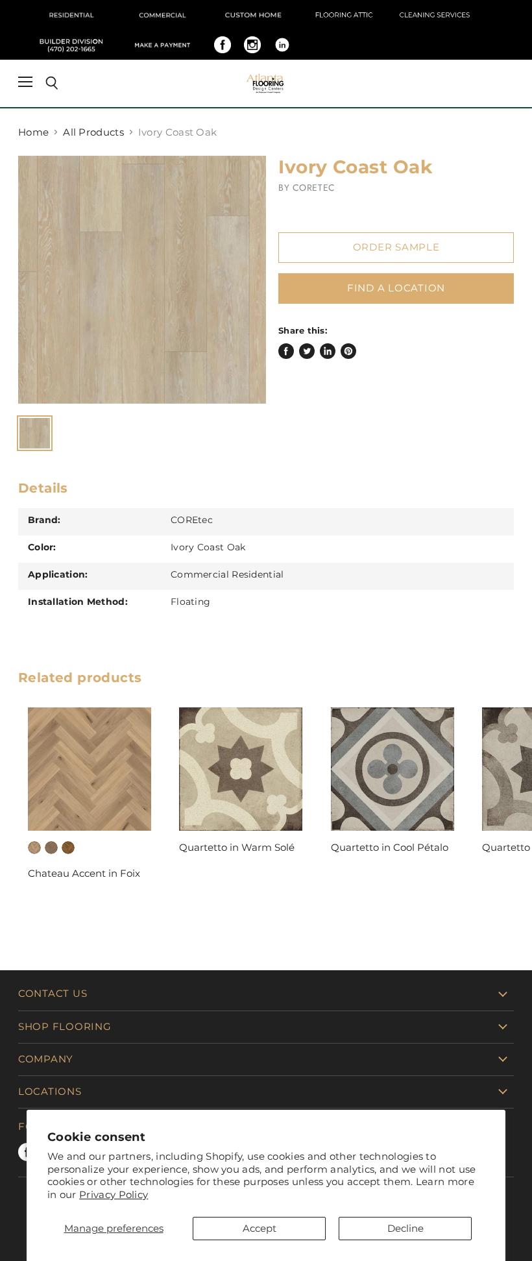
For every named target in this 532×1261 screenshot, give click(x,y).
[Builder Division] (71, 45)
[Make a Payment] (162, 45)
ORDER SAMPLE (396, 247)
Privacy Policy (113, 1194)
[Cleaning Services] (434, 15)
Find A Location (396, 288)
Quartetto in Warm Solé (237, 847)
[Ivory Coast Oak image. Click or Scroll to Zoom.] (142, 280)
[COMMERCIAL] (162, 15)
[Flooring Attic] (343, 15)
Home (33, 132)
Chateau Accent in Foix (84, 873)
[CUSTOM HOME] (253, 15)
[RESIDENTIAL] (71, 15)
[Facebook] (222, 45)
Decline (405, 1228)
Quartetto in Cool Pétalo (389, 847)
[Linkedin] (282, 45)
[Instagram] (252, 45)
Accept (259, 1228)
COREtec (314, 187)
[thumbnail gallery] (34, 433)
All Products (93, 132)
